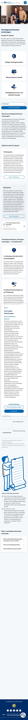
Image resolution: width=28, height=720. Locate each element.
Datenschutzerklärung (9, 316)
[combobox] (14, 104)
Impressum (7, 319)
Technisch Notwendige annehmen (14, 407)
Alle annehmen (14, 411)
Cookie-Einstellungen (14, 404)
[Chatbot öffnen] (23, 715)
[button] (14, 540)
